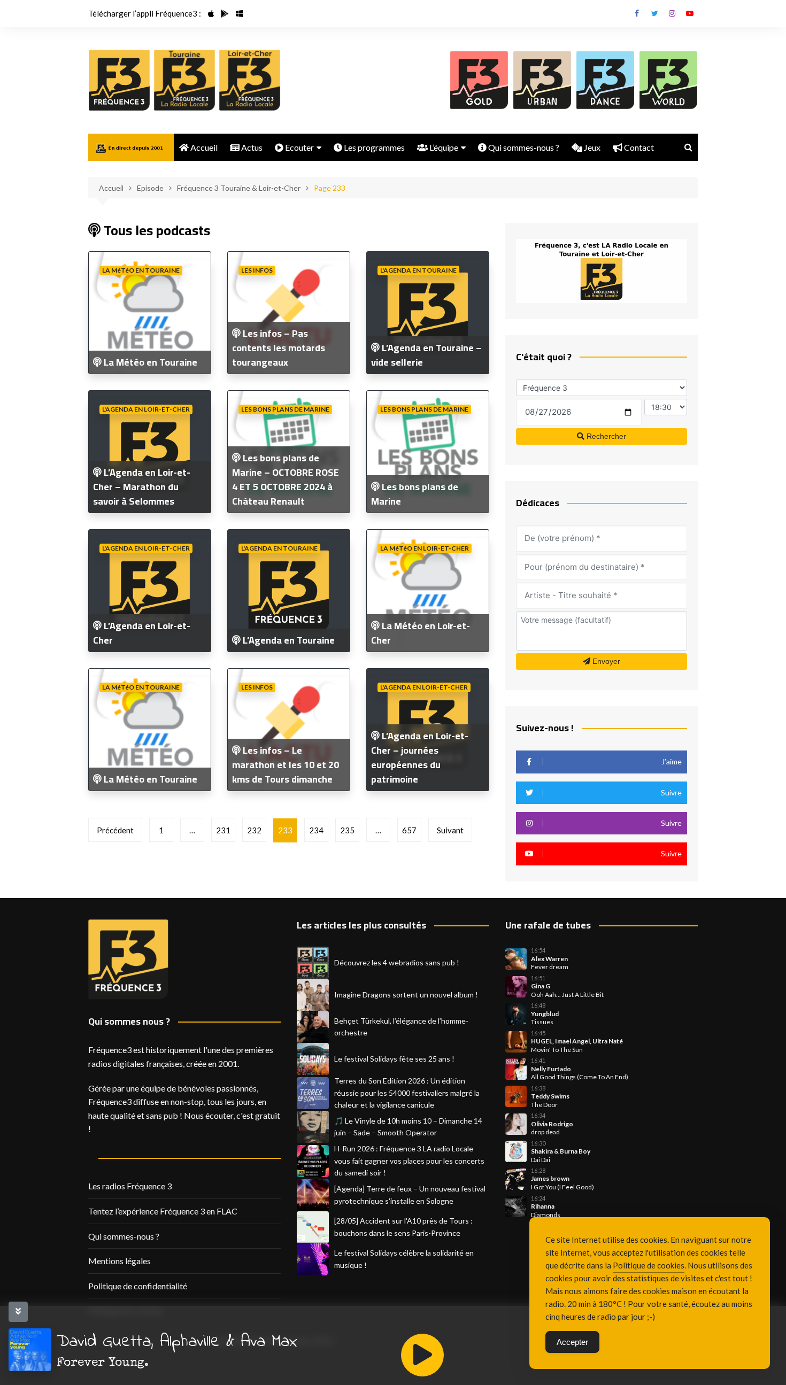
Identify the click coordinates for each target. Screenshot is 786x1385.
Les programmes (373, 147)
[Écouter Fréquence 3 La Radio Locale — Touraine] (184, 80)
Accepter (572, 1342)
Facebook (637, 13)
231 (223, 830)
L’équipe (443, 147)
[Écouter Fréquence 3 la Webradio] (119, 80)
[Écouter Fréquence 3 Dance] (605, 80)
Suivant (450, 830)
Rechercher (605, 436)
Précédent (115, 830)
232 (254, 830)
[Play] (422, 1355)
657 (409, 830)
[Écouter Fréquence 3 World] (668, 80)
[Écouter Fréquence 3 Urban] (542, 80)
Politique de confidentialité (137, 1286)
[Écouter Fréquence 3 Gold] (479, 80)
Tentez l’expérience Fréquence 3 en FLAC (162, 1211)
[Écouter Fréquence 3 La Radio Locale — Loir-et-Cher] (250, 80)
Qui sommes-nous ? (523, 147)
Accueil (203, 147)
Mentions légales (119, 1261)
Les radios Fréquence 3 (130, 1186)
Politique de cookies (648, 1265)
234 (316, 830)
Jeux (591, 147)
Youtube (690, 13)
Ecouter (298, 147)
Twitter (654, 13)
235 (347, 830)
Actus (251, 147)
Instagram (672, 13)
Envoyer (605, 661)
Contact (638, 147)
